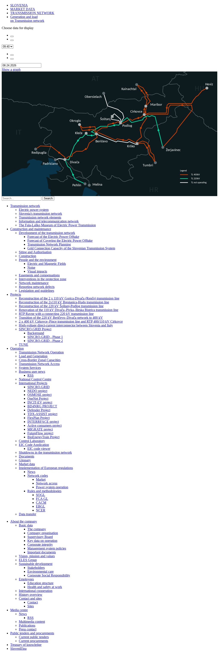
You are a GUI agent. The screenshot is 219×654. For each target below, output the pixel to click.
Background (35, 333)
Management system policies (46, 548)
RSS (30, 375)
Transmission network (25, 206)
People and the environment (37, 260)
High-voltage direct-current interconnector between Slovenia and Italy (66, 325)
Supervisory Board (40, 537)
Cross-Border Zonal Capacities (40, 360)
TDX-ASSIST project (42, 414)
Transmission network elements (40, 217)
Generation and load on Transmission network (27, 18)
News (31, 472)
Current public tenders (34, 637)
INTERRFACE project (43, 421)
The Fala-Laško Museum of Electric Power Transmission (57, 225)
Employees (26, 579)
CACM (41, 502)
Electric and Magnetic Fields (46, 263)
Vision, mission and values (37, 556)
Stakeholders (36, 567)
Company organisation (42, 533)
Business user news (32, 371)
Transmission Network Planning (49, 244)
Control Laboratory (32, 441)
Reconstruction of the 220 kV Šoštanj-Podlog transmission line (61, 306)
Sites (30, 606)
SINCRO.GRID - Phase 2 (45, 341)
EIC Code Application (34, 445)
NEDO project (37, 391)
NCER (40, 510)
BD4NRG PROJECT (42, 406)
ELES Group (28, 560)
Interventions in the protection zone (42, 279)
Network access (46, 483)
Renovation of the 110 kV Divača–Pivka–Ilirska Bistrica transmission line (68, 310)
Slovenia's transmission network (40, 213)
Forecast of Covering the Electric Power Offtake (60, 240)
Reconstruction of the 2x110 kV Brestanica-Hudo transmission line (64, 302)
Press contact (27, 629)
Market (41, 479)
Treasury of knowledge (25, 645)
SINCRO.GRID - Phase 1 (45, 337)
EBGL (40, 506)
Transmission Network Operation (41, 352)
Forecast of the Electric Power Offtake (53, 236)
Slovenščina (18, 648)
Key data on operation (42, 540)
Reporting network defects (37, 287)
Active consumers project (44, 425)
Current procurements (33, 641)
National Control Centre (35, 379)
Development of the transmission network (47, 233)
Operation (17, 348)
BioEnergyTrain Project (43, 437)
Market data (27, 464)
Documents (26, 456)
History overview (30, 594)
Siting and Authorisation (35, 252)
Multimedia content (32, 621)
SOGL (40, 495)
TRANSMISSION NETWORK (32, 13)
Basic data (26, 525)
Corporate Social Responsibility (48, 575)
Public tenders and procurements (32, 633)
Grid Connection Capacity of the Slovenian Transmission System (71, 248)
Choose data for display (18, 28)
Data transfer (27, 514)
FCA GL (42, 499)
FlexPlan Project (38, 418)
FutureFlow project (40, 433)
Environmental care (40, 571)
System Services (30, 367)
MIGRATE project (40, 429)
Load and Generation (33, 356)
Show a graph (11, 69)
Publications (27, 625)
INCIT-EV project (39, 402)
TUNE (23, 344)
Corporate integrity (40, 544)
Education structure (40, 583)
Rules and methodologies (44, 491)
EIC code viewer (38, 448)
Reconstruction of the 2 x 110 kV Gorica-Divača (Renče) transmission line (69, 298)
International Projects (33, 383)
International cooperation (35, 591)
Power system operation (52, 487)
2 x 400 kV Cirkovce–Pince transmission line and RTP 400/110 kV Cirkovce (71, 321)
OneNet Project (37, 398)
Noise (31, 267)
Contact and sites (30, 598)
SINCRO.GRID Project (35, 329)
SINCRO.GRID (38, 387)
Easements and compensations (39, 275)
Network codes (37, 475)
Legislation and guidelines (36, 290)
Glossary (25, 460)
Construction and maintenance (30, 229)
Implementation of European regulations (46, 468)
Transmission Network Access (39, 364)
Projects (15, 294)
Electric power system (34, 210)
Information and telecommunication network (49, 221)
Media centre (19, 610)
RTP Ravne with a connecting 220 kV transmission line (56, 314)
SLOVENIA (19, 5)
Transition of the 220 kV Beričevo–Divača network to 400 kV (61, 317)
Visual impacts (37, 271)
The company (36, 529)
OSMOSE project (39, 394)
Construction (27, 256)
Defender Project (38, 410)
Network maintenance (34, 283)
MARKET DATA (22, 9)
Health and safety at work (44, 587)
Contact (32, 602)
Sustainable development (35, 564)
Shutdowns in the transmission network (45, 452)
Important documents (41, 552)
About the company (23, 521)
